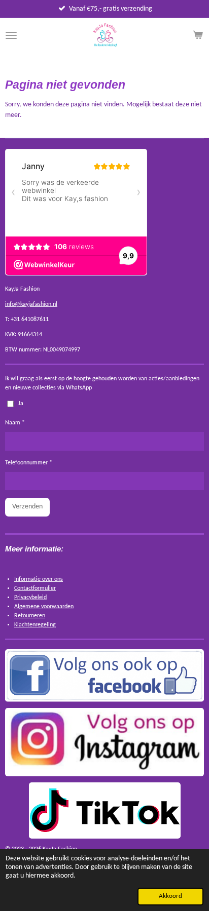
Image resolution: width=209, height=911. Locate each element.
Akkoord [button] (170, 896)
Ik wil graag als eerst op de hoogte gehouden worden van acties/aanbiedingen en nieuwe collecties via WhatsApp (102, 383)
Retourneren (29, 616)
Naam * (15, 423)
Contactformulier (35, 588)
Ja (20, 404)
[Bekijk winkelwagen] (198, 35)
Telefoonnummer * (28, 463)
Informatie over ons (38, 579)
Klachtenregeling (35, 625)
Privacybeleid (30, 598)
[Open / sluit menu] (11, 35)
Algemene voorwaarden (44, 607)
